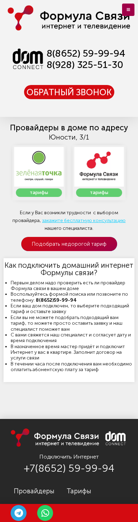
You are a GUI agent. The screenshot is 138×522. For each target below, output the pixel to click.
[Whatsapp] (45, 513)
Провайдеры (34, 491)
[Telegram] (19, 513)
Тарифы (79, 491)
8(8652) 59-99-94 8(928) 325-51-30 (86, 59)
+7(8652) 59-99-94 (69, 468)
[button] (69, 92)
